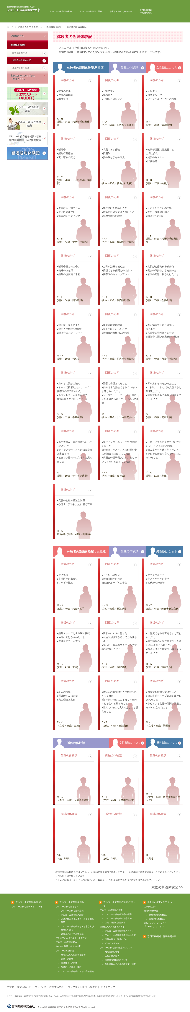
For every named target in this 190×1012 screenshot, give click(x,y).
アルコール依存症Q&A (66, 942)
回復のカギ (68, 80)
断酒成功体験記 (54, 27)
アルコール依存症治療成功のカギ (120, 935)
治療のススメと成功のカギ (112, 927)
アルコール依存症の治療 (91, 11)
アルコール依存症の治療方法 (118, 918)
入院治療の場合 (112, 956)
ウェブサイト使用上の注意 (82, 987)
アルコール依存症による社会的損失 (77, 971)
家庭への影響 (67, 959)
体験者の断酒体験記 (21, 60)
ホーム (10, 27)
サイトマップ (108, 987)
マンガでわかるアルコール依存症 (71, 938)
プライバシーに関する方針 (49, 987)
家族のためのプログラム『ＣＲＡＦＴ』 (23, 77)
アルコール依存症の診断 (72, 915)
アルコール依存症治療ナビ (23, 9)
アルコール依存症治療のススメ (119, 931)
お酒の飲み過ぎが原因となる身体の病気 (77, 920)
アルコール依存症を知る (61, 11)
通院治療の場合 (112, 952)
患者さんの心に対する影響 (73, 955)
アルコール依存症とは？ (67, 906)
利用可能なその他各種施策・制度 (120, 964)
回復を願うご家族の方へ (116, 939)
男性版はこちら (166, 551)
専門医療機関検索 (27, 138)
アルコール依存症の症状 (72, 911)
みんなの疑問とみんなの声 (68, 946)
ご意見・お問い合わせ (19, 987)
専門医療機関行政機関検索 (146, 11)
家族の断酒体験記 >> (167, 887)
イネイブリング (112, 943)
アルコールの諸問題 (65, 950)
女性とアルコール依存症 (72, 934)
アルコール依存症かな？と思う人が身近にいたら (77, 928)
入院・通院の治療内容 (115, 922)
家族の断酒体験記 (20, 67)
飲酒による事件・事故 (71, 967)
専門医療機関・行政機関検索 (161, 936)
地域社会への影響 (69, 963)
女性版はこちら (166, 67)
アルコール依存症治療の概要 (118, 914)
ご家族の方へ (17, 36)
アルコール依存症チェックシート (27, 93)
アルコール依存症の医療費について (116, 947)
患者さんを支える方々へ (121, 11)
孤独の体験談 (129, 67)
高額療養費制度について (116, 960)
